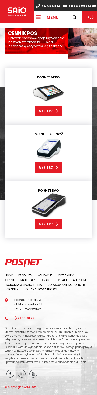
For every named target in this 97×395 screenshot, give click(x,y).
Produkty (25, 275)
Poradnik (11, 289)
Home (9, 275)
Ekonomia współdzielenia (23, 284)
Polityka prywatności (40, 289)
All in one (80, 280)
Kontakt (61, 280)
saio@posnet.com (82, 6)
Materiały (27, 280)
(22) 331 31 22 (51, 6)
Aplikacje (45, 275)
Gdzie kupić (66, 275)
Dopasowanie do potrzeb (66, 284)
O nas (45, 280)
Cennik (10, 280)
